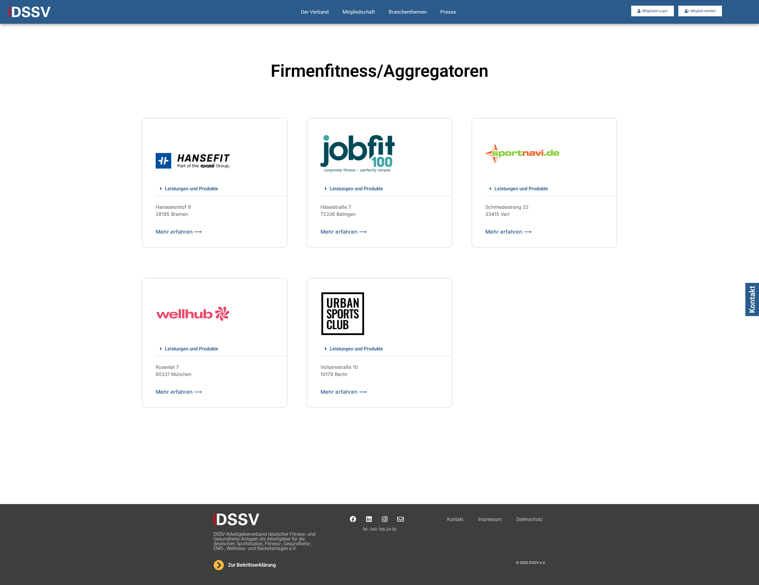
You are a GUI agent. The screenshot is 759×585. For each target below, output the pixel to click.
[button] (221, 189)
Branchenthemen (408, 12)
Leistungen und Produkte (191, 189)
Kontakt (752, 299)
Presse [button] (448, 12)
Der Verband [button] (315, 12)
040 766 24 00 (383, 529)
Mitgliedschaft (358, 12)
